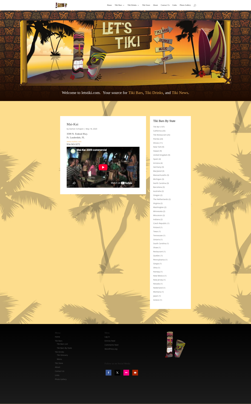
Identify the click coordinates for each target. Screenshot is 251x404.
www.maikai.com (74, 141)
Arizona (156, 163)
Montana (157, 292)
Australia (157, 191)
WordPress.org (111, 349)
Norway (156, 271)
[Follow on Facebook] (108, 373)
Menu (59, 359)
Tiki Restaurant (159, 135)
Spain (155, 159)
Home (109, 5)
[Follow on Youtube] (135, 373)
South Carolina (159, 243)
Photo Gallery (185, 5)
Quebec (156, 255)
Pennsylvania (159, 259)
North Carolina (159, 183)
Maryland (157, 171)
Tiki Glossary (62, 355)
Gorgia (156, 263)
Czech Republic (160, 223)
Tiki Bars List (62, 344)
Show (155, 247)
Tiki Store (146, 5)
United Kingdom (160, 155)
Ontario (156, 239)
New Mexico (158, 275)
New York (157, 147)
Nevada (156, 283)
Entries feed (110, 341)
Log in (107, 337)
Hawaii (156, 151)
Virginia (156, 203)
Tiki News (180, 92)
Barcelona (157, 187)
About (155, 5)
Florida (156, 139)
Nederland (158, 287)
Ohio (155, 267)
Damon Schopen (76, 129)
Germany (157, 167)
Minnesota (157, 211)
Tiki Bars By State (64, 348)
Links (174, 5)
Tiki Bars (118, 5)
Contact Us (165, 5)
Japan (155, 296)
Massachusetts (159, 175)
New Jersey (158, 280)
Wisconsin (157, 215)
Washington (158, 207)
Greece (156, 300)
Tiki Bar (156, 126)
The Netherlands (160, 199)
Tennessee (158, 235)
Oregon (156, 195)
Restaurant (158, 251)
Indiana (156, 219)
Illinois (156, 143)
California (157, 131)
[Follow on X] (117, 373)
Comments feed (111, 345)
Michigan (157, 179)
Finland (156, 227)
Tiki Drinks (132, 5)
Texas (155, 231)
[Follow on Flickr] (126, 373)
